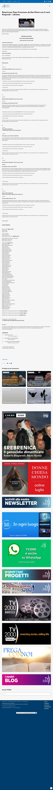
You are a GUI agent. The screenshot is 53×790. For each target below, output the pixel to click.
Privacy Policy (46, 705)
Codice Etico (46, 708)
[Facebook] (44, 1)
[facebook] (7, 363)
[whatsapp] (11, 363)
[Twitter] (46, 1)
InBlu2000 (9, 1)
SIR (19, 1)
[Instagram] (48, 1)
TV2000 (4, 1)
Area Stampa (46, 703)
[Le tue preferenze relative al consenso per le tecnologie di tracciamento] (51, 788)
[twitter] (9, 363)
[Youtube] (50, 1)
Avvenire (15, 1)
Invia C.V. (46, 701)
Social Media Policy (47, 706)
